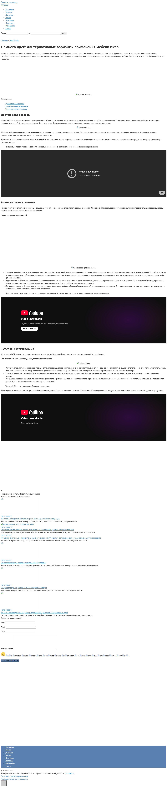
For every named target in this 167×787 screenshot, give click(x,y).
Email (3, 627)
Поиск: (4, 33)
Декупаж (9, 15)
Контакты (70, 773)
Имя (3, 623)
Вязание (8, 12)
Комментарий (7, 649)
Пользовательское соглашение (14, 779)
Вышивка (9, 9)
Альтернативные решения (16, 106)
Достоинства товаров (14, 104)
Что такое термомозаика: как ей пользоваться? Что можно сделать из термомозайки (37, 530)
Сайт (3, 632)
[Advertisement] (66, 76)
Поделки (9, 23)
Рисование (10, 26)
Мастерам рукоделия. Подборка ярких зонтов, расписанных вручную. (30, 519)
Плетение (9, 20)
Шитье (8, 29)
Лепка (8, 18)
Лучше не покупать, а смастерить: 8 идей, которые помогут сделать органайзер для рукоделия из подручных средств (51, 538)
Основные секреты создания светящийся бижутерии (23, 563)
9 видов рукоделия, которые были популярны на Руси (24, 588)
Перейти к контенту (9, 2)
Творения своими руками (16, 109)
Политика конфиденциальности (14, 776)
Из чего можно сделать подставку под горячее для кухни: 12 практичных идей (34, 613)
